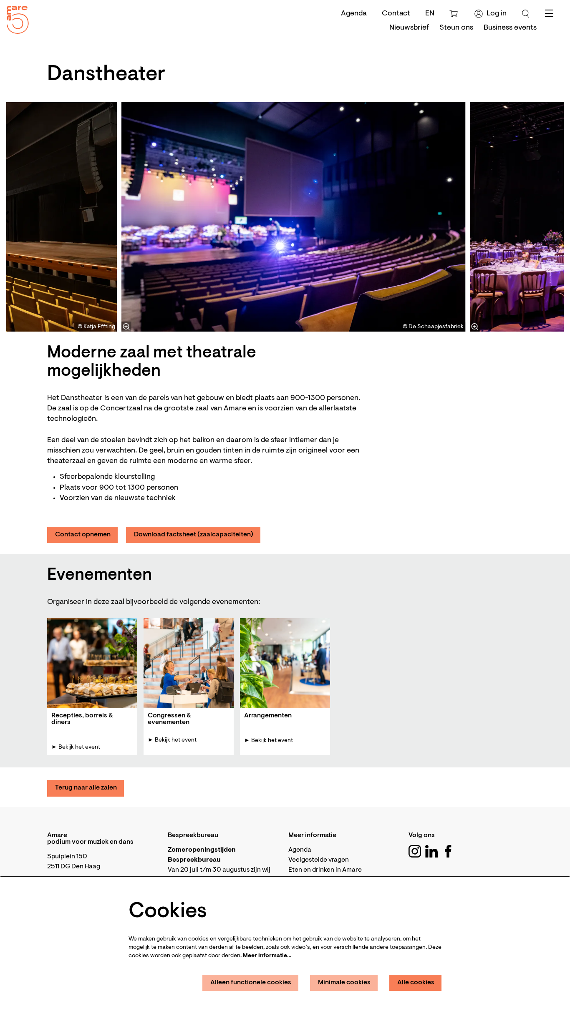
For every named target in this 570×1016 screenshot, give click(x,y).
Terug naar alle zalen (86, 788)
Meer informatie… (267, 956)
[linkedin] (431, 851)
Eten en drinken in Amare (325, 870)
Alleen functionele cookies (250, 982)
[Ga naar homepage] (14, 18)
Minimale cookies (344, 982)
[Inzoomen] (126, 327)
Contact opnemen (83, 534)
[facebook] (448, 851)
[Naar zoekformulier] (526, 14)
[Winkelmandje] (454, 14)
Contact (396, 14)
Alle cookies (415, 982)
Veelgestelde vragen (318, 860)
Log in (497, 14)
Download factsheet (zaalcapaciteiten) (193, 534)
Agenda (354, 14)
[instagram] (415, 851)
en (429, 14)
